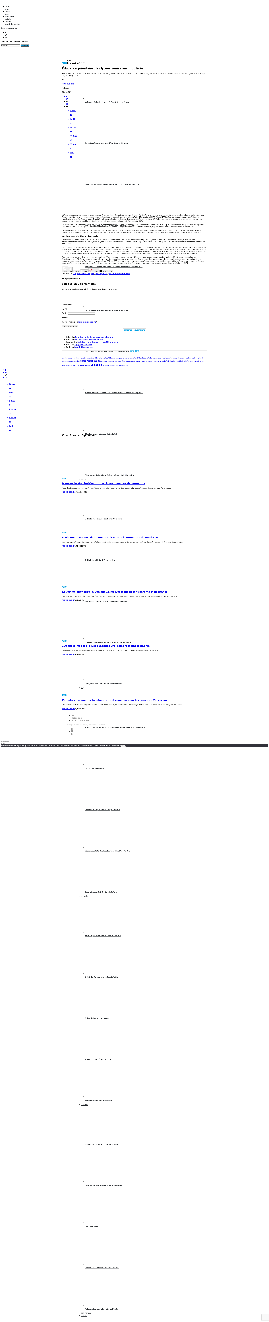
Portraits (8, 19)
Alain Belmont (65, 358)
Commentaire (67, 304)
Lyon (78, 361)
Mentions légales (76, 718)
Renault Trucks (179, 361)
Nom (64, 309)
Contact (7, 6)
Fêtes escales (181, 358)
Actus (7, 9)
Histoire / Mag (9, 17)
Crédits (73, 715)
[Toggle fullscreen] (6, 741)
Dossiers (8, 22)
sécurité (68, 365)
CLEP (74, 273)
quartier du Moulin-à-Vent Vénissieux (152, 361)
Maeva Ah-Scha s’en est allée (83, 347)
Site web (64, 317)
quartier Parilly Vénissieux (168, 361)
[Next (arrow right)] (4, 743)
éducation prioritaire (83, 273)
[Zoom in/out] (8, 741)
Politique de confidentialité (80, 720)
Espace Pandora (148, 358)
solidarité (202, 361)
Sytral (63, 365)
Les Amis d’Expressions (12, 24)
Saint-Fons (186, 361)
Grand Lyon (188, 358)
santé (197, 361)
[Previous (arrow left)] (2, 743)
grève (199, 358)
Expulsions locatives (157, 358)
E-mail (64, 313)
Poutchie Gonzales (68, 83)
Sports (7, 14)
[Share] (4, 741)
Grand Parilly (195, 358)
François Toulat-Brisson (171, 358)
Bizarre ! (78, 358)
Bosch (82, 358)
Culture (7, 12)
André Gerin (72, 358)
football (163, 358)
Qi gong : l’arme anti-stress (83, 344)
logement (74, 361)
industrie (69, 361)
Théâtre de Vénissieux (79, 365)
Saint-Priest (193, 361)
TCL (71, 365)
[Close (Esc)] (2, 741)
